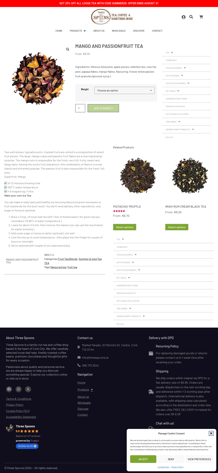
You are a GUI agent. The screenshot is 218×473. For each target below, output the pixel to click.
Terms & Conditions (18, 399)
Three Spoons (25, 426)
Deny (171, 459)
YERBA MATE (171, 60)
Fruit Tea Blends (67, 258)
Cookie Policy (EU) (17, 411)
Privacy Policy (177, 467)
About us (98, 30)
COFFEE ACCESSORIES (176, 83)
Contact (157, 30)
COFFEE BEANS (172, 75)
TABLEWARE (171, 121)
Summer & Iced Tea (90, 258)
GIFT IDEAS (170, 91)
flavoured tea (58, 267)
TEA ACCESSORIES (174, 68)
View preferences (199, 459)
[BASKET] (201, 17)
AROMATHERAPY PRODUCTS (178, 129)
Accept (143, 459)
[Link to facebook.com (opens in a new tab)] (9, 389)
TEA (167, 52)
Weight (85, 89)
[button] (211, 433)
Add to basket (103, 108)
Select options (124, 227)
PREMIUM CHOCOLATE (175, 106)
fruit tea (72, 267)
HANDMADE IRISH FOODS (176, 98)
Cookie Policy (164, 467)
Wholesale (119, 30)
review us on (25, 445)
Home (59, 30)
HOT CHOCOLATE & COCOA (177, 114)
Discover (138, 30)
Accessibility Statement (21, 417)
